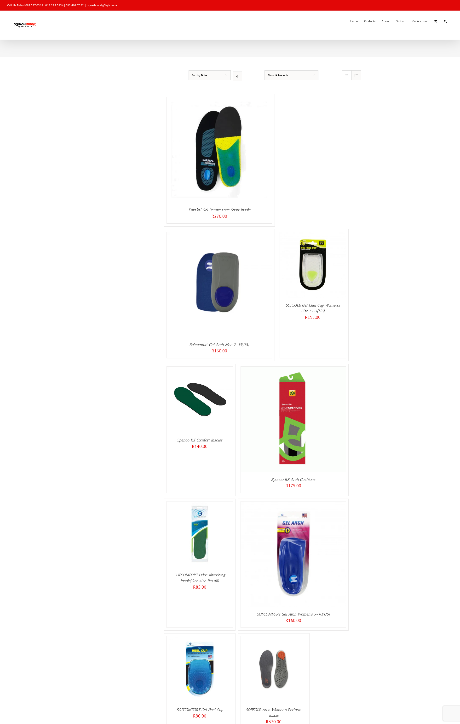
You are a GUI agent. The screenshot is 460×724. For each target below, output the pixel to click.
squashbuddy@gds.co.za (102, 5)
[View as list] (356, 75)
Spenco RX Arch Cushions (293, 479)
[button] (445, 21)
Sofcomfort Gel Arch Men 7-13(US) (219, 344)
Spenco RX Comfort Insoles (199, 440)
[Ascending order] (237, 76)
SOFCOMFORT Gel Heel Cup (200, 709)
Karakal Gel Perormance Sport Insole (219, 210)
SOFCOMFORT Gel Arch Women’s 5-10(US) (293, 614)
